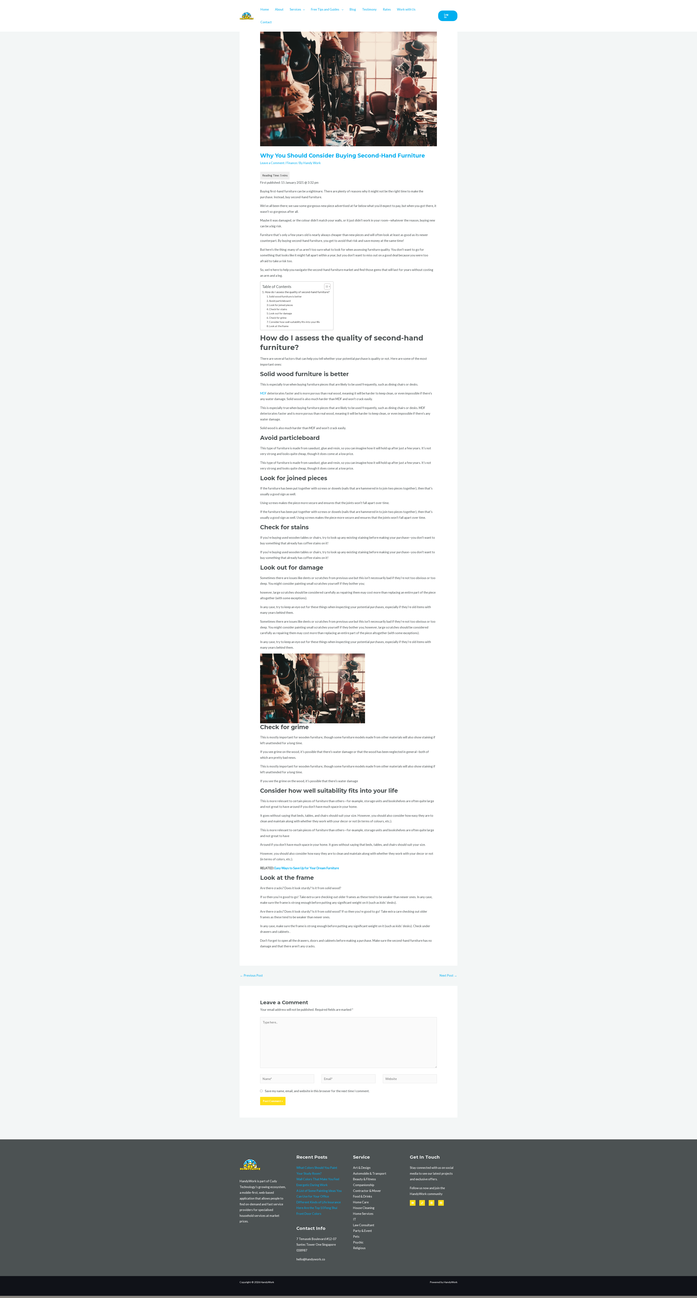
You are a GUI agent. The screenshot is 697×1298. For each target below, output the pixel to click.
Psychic (358, 1242)
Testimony (369, 9)
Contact (266, 22)
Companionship (363, 1185)
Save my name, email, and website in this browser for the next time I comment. (317, 1091)
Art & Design (361, 1168)
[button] (447, 16)
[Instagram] (431, 1203)
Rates (387, 9)
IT (354, 1219)
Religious (359, 1248)
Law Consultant (363, 1225)
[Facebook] (441, 1203)
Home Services (363, 1214)
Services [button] (295, 9)
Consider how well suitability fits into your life (294, 321)
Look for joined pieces (281, 305)
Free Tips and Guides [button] (325, 9)
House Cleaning (363, 1208)
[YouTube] (412, 1203)
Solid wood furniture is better (285, 296)
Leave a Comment (272, 163)
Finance (292, 163)
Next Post (448, 975)
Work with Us (406, 9)
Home (264, 9)
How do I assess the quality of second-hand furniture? (297, 292)
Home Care (361, 1202)
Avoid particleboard (280, 300)
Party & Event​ (362, 1231)
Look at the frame (278, 326)
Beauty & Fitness (364, 1179)
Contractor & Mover (367, 1191)
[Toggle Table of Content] (325, 286)
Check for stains (278, 309)
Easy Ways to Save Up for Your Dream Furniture (306, 868)
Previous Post (251, 975)
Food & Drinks (362, 1196)
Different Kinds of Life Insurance (318, 1202)
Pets (356, 1236)
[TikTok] (422, 1203)
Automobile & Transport (369, 1173)
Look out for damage (280, 313)
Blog (353, 9)
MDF (263, 393)
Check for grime (277, 317)
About (279, 9)
